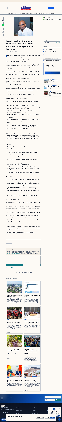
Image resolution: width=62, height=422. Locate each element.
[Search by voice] (7, 8)
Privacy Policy (34, 409)
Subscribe (51, 7)
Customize (47, 417)
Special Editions (47, 13)
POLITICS (35, 13)
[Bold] (7, 263)
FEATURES (27, 13)
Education (8, 38)
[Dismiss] (60, 64)
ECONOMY (19, 13)
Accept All (52, 417)
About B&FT (18, 407)
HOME (9, 13)
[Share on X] (3, 18)
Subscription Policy (35, 413)
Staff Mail (17, 413)
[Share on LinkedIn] (3, 23)
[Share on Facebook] (3, 20)
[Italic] (8, 263)
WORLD (39, 13)
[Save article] (3, 31)
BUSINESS (15, 13)
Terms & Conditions (35, 407)
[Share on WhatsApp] (3, 25)
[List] (12, 263)
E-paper (52, 13)
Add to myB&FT (14, 38)
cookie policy (9, 419)
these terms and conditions (16, 253)
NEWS (12, 13)
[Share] (3, 29)
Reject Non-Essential (40, 417)
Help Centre (18, 409)
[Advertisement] (52, 28)
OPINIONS (31, 13)
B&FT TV (42, 13)
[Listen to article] (3, 35)
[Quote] (10, 263)
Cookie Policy (34, 410)
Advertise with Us (19, 410)
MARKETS (23, 13)
